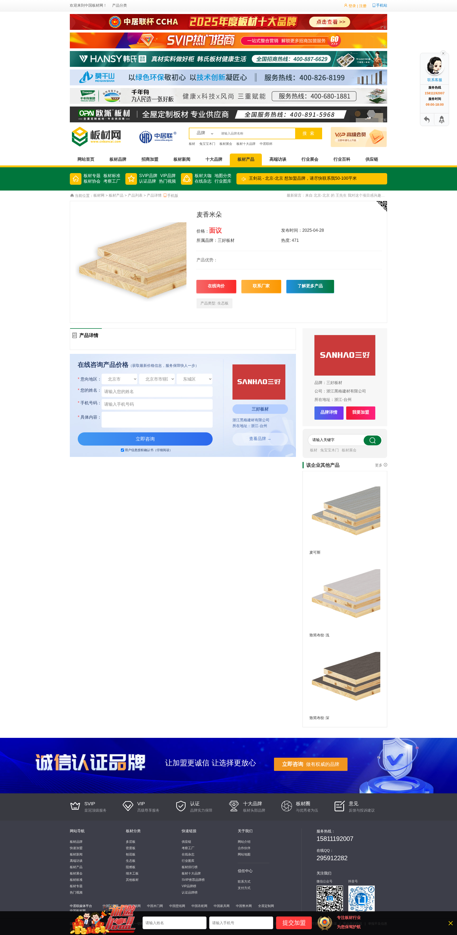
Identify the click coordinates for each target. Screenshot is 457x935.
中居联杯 (266, 144)
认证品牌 (147, 181)
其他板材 (132, 880)
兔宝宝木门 (207, 144)
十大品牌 (213, 159)
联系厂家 (261, 286)
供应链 (371, 159)
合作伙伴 (244, 848)
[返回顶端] (441, 119)
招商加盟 (149, 159)
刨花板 (130, 854)
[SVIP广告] (228, 40)
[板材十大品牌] (228, 22)
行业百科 (341, 159)
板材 (192, 144)
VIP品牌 (168, 175)
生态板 (223, 303)
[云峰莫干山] (228, 77)
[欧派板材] (228, 114)
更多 (378, 465)
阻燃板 (130, 867)
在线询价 (216, 286)
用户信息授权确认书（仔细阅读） (148, 450)
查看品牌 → (260, 438)
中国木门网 (155, 906)
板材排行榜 (190, 867)
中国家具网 (222, 906)
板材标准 (111, 175)
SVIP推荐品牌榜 (193, 880)
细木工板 (132, 873)
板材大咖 (203, 175)
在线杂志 (203, 181)
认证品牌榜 (190, 892)
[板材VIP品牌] (346, 136)
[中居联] (158, 136)
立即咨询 (145, 439)
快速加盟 (76, 848)
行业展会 (309, 159)
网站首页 (85, 159)
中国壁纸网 (177, 906)
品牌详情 (329, 412)
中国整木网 (244, 906)
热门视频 (167, 181)
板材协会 (92, 181)
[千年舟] (228, 96)
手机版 (172, 195)
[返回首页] (427, 119)
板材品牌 (117, 159)
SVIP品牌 (148, 175)
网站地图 (244, 854)
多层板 (130, 842)
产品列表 (135, 195)
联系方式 (244, 881)
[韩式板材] (228, 59)
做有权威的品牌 (310, 764)
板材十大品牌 (245, 144)
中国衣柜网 (199, 906)
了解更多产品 (310, 286)
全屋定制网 (266, 906)
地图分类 (222, 175)
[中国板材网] (103, 136)
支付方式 (244, 888)
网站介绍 (244, 842)
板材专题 (92, 175)
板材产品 (245, 159)
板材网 (98, 195)
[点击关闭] (443, 53)
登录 (352, 6)
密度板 (130, 848)
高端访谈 (277, 159)
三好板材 (334, 382)
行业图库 (222, 181)
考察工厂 (111, 181)
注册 (363, 6)
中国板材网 (94, 5)
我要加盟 (360, 412)
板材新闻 (181, 159)
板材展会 (226, 144)
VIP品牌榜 (189, 886)
